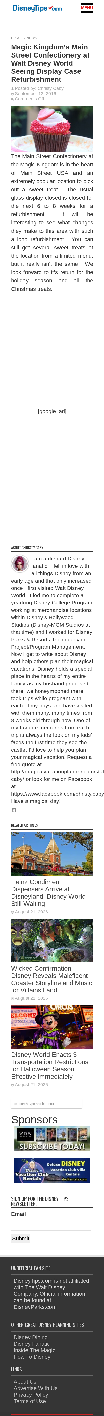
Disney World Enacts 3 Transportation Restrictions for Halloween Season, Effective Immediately (49, 1065)
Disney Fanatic (32, 1344)
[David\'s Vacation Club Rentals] (52, 1181)
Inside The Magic (34, 1350)
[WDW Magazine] (52, 1149)
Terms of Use (30, 1401)
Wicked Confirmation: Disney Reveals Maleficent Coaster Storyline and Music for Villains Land (51, 979)
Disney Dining (31, 1337)
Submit (20, 1238)
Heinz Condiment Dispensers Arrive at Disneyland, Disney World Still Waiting (48, 892)
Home (16, 38)
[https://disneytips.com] (37, 9)
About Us (25, 1382)
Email (18, 1214)
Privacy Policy (31, 1395)
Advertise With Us (36, 1388)
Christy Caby (51, 88)
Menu (87, 8)
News (32, 38)
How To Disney (32, 1357)
